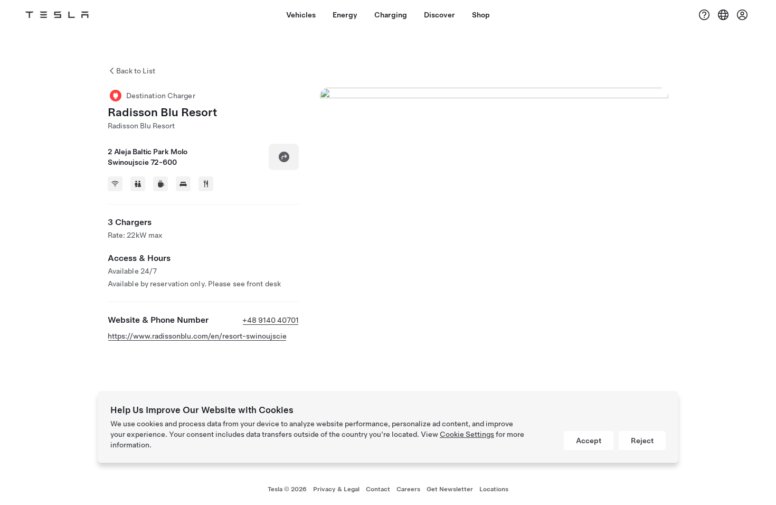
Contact (378, 489)
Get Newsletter (450, 489)
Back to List (135, 71)
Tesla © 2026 (287, 489)
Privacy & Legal (336, 489)
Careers (408, 489)
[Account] (742, 14)
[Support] (704, 14)
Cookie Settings (467, 434)
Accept (588, 440)
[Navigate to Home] (57, 14)
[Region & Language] (723, 14)
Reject (642, 440)
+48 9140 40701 (270, 320)
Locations (493, 489)
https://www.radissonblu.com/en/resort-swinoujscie (197, 336)
